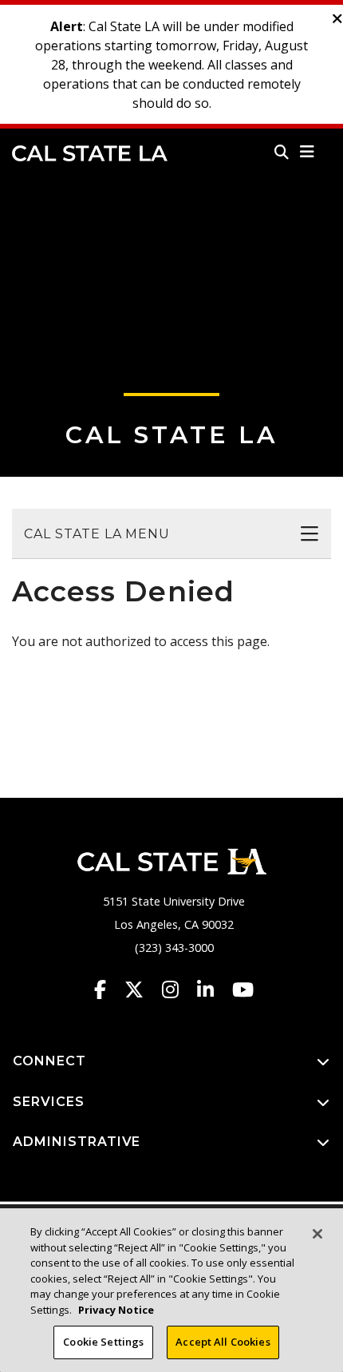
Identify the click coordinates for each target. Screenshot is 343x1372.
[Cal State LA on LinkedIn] (213, 989)
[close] (337, 19)
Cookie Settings (103, 1341)
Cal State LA (90, 153)
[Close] (317, 1233)
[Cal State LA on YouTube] (243, 989)
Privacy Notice (116, 1310)
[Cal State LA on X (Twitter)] (141, 989)
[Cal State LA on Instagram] (178, 989)
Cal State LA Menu (97, 533)
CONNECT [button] (49, 1061)
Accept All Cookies (222, 1341)
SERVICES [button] (49, 1101)
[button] (307, 151)
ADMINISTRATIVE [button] (76, 1141)
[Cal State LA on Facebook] (107, 989)
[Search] (281, 151)
